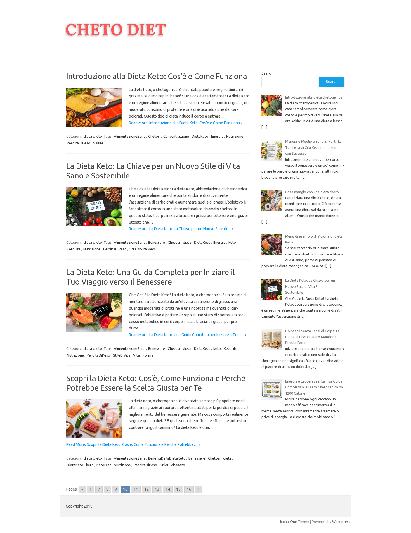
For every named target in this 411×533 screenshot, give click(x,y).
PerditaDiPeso (78, 143)
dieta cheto (93, 136)
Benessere (156, 242)
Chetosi (154, 136)
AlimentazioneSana (129, 136)
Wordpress (341, 522)
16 (189, 489)
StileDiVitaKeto (172, 465)
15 (178, 489)
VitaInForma (143, 355)
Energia (217, 136)
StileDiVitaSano (142, 249)
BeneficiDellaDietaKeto (167, 458)
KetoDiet (103, 465)
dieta (187, 242)
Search (267, 73)
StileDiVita (121, 355)
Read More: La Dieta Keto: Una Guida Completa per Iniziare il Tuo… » (187, 335)
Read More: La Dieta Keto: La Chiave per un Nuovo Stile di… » (181, 228)
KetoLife (74, 249)
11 (136, 489)
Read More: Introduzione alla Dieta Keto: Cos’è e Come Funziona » (186, 123)
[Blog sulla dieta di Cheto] (116, 46)
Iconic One (288, 522)
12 (146, 489)
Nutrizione (234, 136)
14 (168, 489)
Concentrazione (176, 136)
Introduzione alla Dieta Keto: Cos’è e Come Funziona (156, 76)
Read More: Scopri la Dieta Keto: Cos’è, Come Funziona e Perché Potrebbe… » (133, 444)
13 (157, 489)
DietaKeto (200, 136)
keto (232, 242)
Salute (98, 143)
